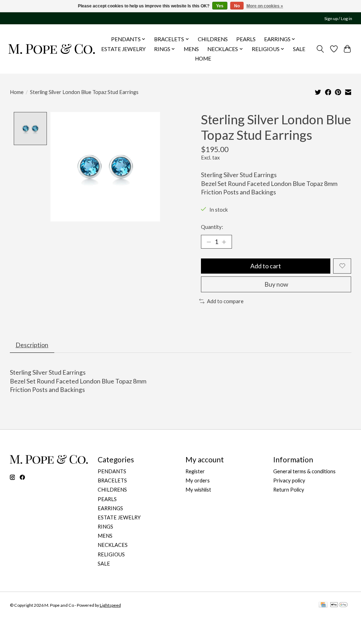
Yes (220, 6)
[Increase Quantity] (224, 241)
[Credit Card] (323, 605)
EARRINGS (110, 508)
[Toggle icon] (320, 49)
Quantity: (212, 227)
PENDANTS (112, 471)
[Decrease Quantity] (209, 241)
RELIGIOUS (111, 554)
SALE (299, 49)
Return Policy (288, 490)
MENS (191, 49)
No (237, 6)
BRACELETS (112, 480)
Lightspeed (110, 605)
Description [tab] (32, 345)
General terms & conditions (304, 471)
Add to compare (225, 301)
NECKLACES (113, 545)
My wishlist (198, 490)
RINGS (105, 527)
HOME (203, 58)
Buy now (276, 284)
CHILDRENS (213, 39)
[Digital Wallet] (339, 605)
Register (195, 471)
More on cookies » (264, 6)
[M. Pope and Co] (51, 49)
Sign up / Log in (338, 18)
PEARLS (246, 39)
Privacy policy (289, 480)
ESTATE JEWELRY (123, 49)
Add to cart (265, 266)
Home (17, 92)
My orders (197, 480)
